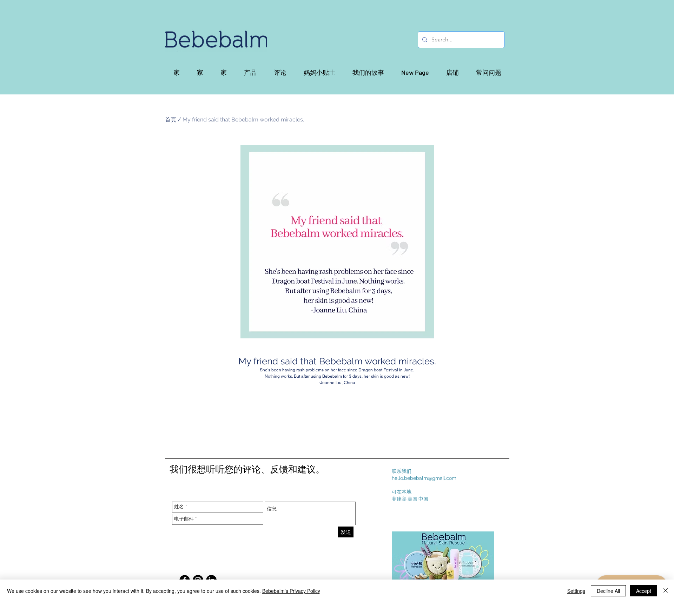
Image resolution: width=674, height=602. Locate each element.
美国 (412, 499)
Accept (643, 590)
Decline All (608, 590)
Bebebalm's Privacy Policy (291, 590)
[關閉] (665, 590)
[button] (250, 72)
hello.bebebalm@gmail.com (424, 478)
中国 (423, 499)
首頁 (170, 119)
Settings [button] (576, 590)
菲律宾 (399, 499)
